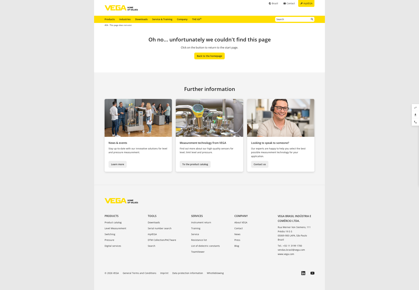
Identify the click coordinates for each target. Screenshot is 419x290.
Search (151, 245)
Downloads (141, 19)
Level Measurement (115, 228)
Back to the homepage (209, 56)
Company (182, 19)
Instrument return (201, 222)
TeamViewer (198, 251)
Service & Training (162, 19)
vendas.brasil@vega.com (291, 249)
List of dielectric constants (205, 245)
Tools (152, 216)
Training (195, 228)
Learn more (117, 164)
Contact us (260, 164)
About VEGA (240, 222)
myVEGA (152, 234)
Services (197, 216)
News (237, 234)
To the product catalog (195, 164)
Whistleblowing (215, 273)
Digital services (113, 245)
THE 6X (196, 19)
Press (237, 240)
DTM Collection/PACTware (162, 240)
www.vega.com (286, 254)
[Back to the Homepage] (121, 200)
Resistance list (199, 240)
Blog (236, 245)
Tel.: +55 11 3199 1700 (290, 245)
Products (110, 19)
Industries (125, 19)
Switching (110, 234)
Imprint (164, 273)
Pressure (109, 240)
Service (195, 234)
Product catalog (113, 222)
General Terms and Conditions (139, 273)
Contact (238, 228)
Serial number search (160, 228)
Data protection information (187, 273)
